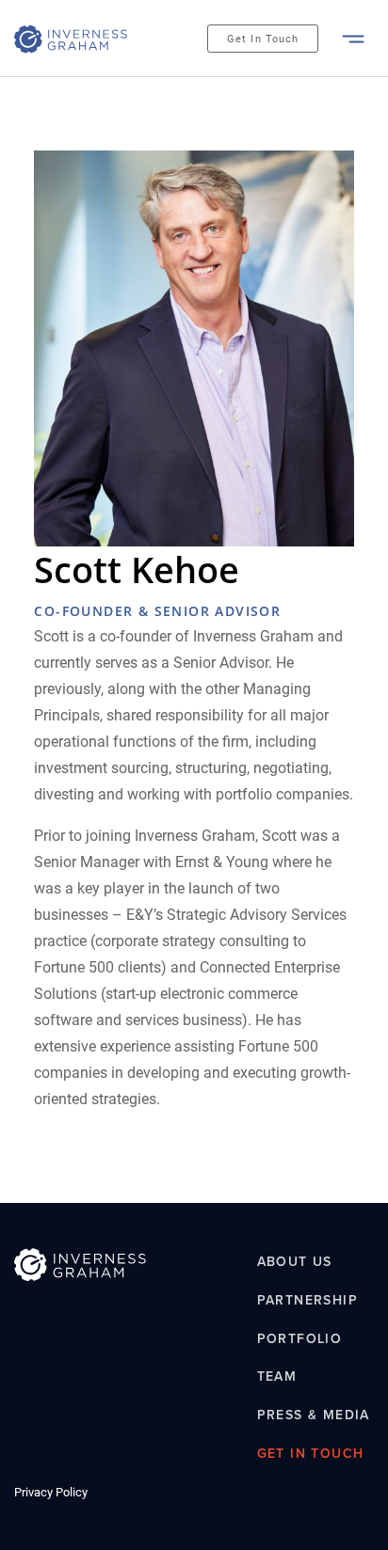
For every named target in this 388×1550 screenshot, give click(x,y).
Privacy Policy (51, 1492)
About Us (294, 1262)
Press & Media (313, 1415)
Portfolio (300, 1339)
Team (277, 1377)
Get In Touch (263, 39)
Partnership (307, 1300)
